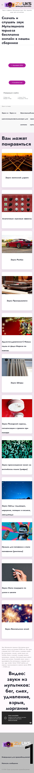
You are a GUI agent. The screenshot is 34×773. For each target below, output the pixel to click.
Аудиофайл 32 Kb (18, 65)
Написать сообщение (10, 763)
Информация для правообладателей (16, 757)
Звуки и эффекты (7, 10)
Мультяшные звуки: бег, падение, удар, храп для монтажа (21, 11)
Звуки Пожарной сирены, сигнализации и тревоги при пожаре (15, 428)
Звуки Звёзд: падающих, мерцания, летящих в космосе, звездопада (16, 510)
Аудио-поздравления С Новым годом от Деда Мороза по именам (16, 346)
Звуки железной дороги (17, 177)
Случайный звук (17, 82)
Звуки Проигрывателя (17, 300)
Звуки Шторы (17, 382)
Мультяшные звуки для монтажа (25, 119)
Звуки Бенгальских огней (17, 629)
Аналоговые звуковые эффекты (17, 218)
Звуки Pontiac (17, 259)
